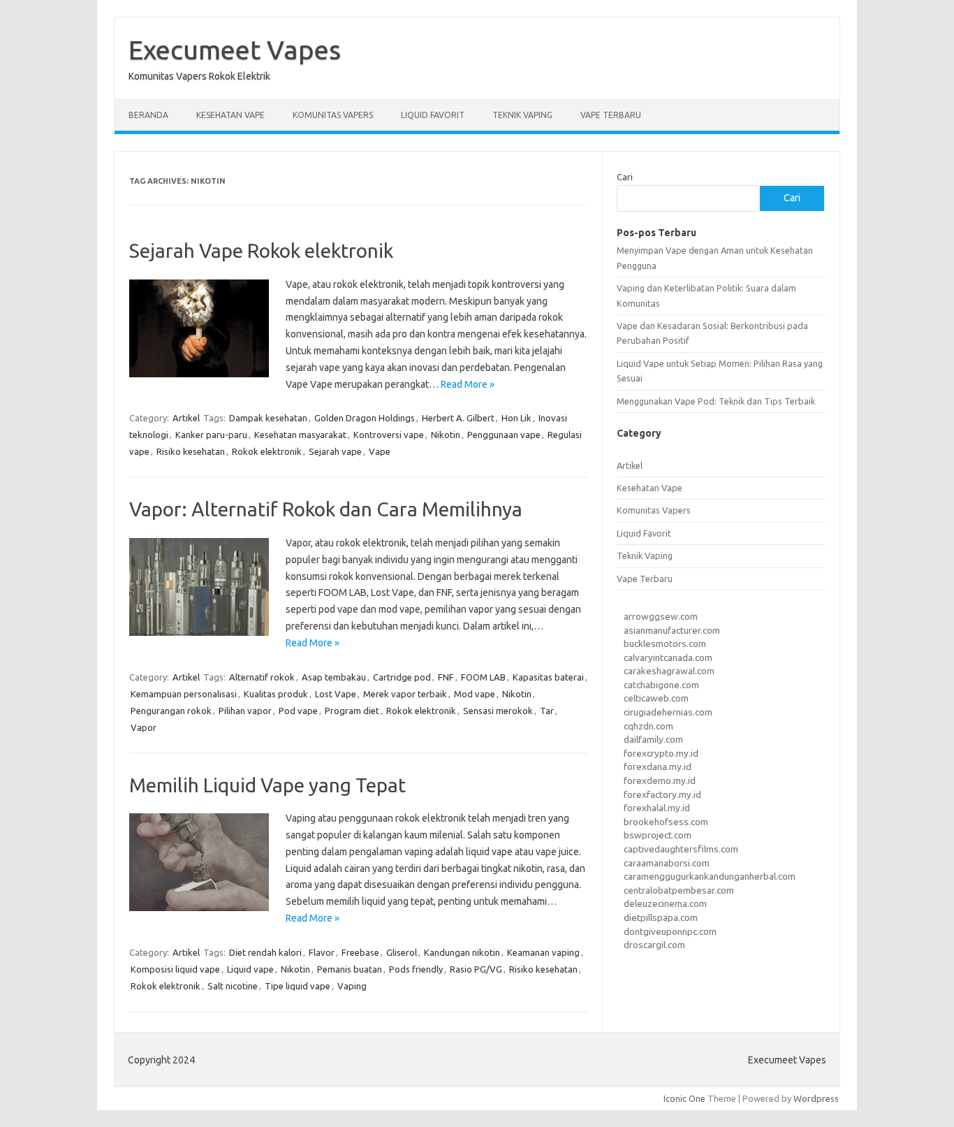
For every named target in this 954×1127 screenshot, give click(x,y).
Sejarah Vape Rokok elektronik (261, 250)
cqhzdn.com (648, 726)
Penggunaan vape (504, 434)
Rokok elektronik (267, 451)
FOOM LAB (483, 677)
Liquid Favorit (432, 114)
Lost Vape (335, 694)
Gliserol (401, 952)
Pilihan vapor (245, 710)
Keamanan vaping (543, 952)
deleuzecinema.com (665, 903)
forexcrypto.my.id (661, 753)
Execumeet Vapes (235, 49)
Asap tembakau (334, 677)
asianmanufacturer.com (672, 630)
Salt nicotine (232, 986)
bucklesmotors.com (665, 643)
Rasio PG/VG (476, 969)
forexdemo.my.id (660, 780)
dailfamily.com (653, 739)
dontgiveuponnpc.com (670, 931)
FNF (446, 677)
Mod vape (474, 694)
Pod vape (298, 710)
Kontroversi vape (388, 434)
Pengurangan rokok (171, 710)
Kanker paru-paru (211, 434)
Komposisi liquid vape (175, 969)
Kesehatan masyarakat (300, 434)
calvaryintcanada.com (668, 657)
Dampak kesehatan (268, 418)
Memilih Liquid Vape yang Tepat (267, 785)
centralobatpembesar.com (679, 890)
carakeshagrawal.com (669, 670)
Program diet (352, 710)
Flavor (322, 952)
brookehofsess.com (666, 821)
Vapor (143, 727)
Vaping (352, 986)
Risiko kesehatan (190, 451)
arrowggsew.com (661, 616)
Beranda (148, 114)
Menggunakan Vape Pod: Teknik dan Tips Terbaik (716, 401)
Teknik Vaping (522, 114)
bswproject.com (657, 835)
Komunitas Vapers (333, 114)
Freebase (360, 952)
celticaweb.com (656, 698)
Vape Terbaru (610, 114)
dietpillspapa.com (661, 917)
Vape (379, 451)
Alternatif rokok (262, 677)
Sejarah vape (335, 451)
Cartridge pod (402, 677)
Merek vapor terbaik (405, 694)
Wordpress (816, 1098)
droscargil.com (654, 944)
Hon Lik (516, 418)
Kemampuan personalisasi (184, 694)
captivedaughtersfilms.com (681, 849)
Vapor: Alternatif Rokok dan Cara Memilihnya (325, 509)
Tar (547, 710)
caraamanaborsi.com (667, 862)
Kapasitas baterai (548, 677)
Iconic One (684, 1098)
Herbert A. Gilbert (458, 418)
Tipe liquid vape (297, 986)
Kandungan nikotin (462, 952)
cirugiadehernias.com (668, 712)
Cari (625, 177)
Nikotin (445, 434)
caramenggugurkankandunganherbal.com (709, 876)
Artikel (186, 418)
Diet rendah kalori (265, 952)
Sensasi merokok (498, 710)
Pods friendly (416, 969)
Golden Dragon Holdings (364, 418)
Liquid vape (250, 969)
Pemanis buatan (349, 969)
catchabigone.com (661, 684)
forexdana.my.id (657, 766)
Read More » (467, 384)
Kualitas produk (276, 694)
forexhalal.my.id (657, 807)
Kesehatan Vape (230, 114)
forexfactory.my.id (662, 794)
